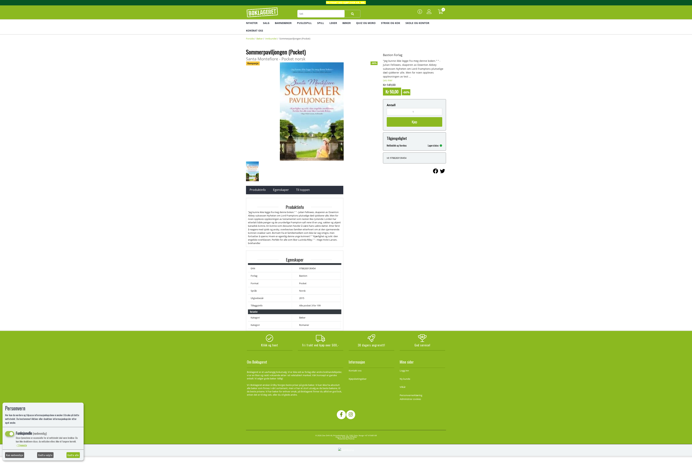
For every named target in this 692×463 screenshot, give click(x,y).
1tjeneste (21, 445)
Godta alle (73, 455)
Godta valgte (45, 455)
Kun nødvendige (14, 455)
